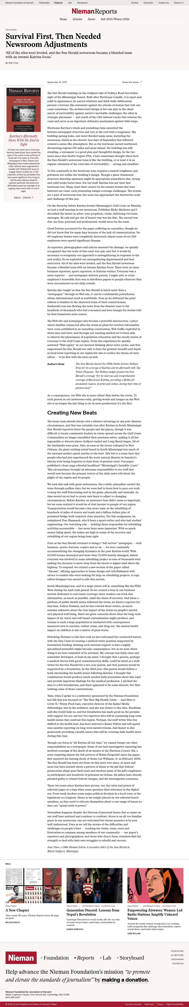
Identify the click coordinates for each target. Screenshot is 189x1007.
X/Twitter (177, 955)
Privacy (160, 1004)
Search (177, 3)
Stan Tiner (13, 63)
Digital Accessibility (174, 1004)
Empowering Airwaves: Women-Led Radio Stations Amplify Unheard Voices (154, 915)
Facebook (177, 963)
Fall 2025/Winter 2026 (115, 19)
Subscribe (148, 3)
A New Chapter (17, 910)
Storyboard (82, 3)
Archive (134, 3)
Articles (77, 19)
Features (11, 29)
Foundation (56, 958)
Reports (59, 3)
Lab (70, 3)
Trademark (149, 1004)
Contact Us (163, 3)
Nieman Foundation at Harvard (19, 3)
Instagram (177, 959)
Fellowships (44, 3)
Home (63, 19)
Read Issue (22, 197)
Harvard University (133, 1004)
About (91, 19)
